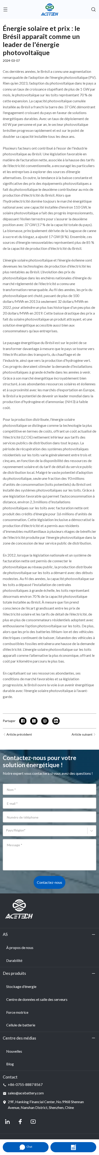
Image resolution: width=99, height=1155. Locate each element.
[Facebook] (20, 1121)
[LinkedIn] (7, 1121)
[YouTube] (33, 1121)
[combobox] (6, 832)
